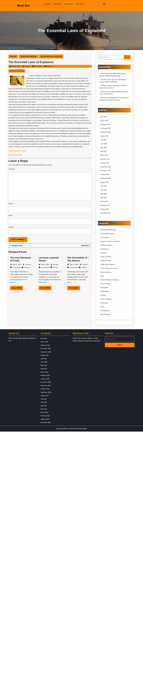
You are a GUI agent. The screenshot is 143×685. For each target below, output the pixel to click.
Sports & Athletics (106, 299)
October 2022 (104, 174)
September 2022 (105, 178)
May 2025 (103, 147)
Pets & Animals (105, 283)
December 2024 (105, 167)
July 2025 (103, 140)
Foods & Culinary (105, 257)
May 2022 (103, 193)
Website (11, 227)
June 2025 (103, 144)
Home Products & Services (109, 268)
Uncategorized (105, 310)
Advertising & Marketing (29, 56)
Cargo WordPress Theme (65, 429)
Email (10, 215)
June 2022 (103, 190)
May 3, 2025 (45, 264)
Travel (102, 307)
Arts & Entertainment (107, 233)
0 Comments (17, 267)
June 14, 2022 (15, 66)
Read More (17, 288)
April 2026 (103, 117)
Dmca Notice (57, 4)
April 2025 (103, 151)
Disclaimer (47, 4)
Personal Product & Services (109, 280)
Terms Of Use (79, 4)
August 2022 (104, 182)
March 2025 (104, 155)
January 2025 (104, 163)
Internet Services (105, 272)
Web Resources (105, 314)
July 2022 (103, 186)
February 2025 (105, 159)
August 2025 (104, 136)
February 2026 (105, 124)
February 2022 (105, 205)
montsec (27, 66)
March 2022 (104, 201)
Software (103, 295)
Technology (104, 303)
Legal (102, 276)
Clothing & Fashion (106, 245)
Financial (103, 253)
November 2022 (105, 170)
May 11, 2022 (17, 264)
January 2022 (104, 209)
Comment (11, 169)
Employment (104, 249)
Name (10, 203)
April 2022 (103, 197)
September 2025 (105, 132)
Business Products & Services (110, 241)
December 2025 (105, 128)
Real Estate (104, 287)
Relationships (104, 291)
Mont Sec (23, 5)
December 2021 (105, 213)
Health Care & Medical (107, 264)
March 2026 (104, 120)
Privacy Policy (68, 4)
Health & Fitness (105, 260)
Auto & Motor (104, 237)
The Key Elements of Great (17, 151)
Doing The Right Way (15, 155)
